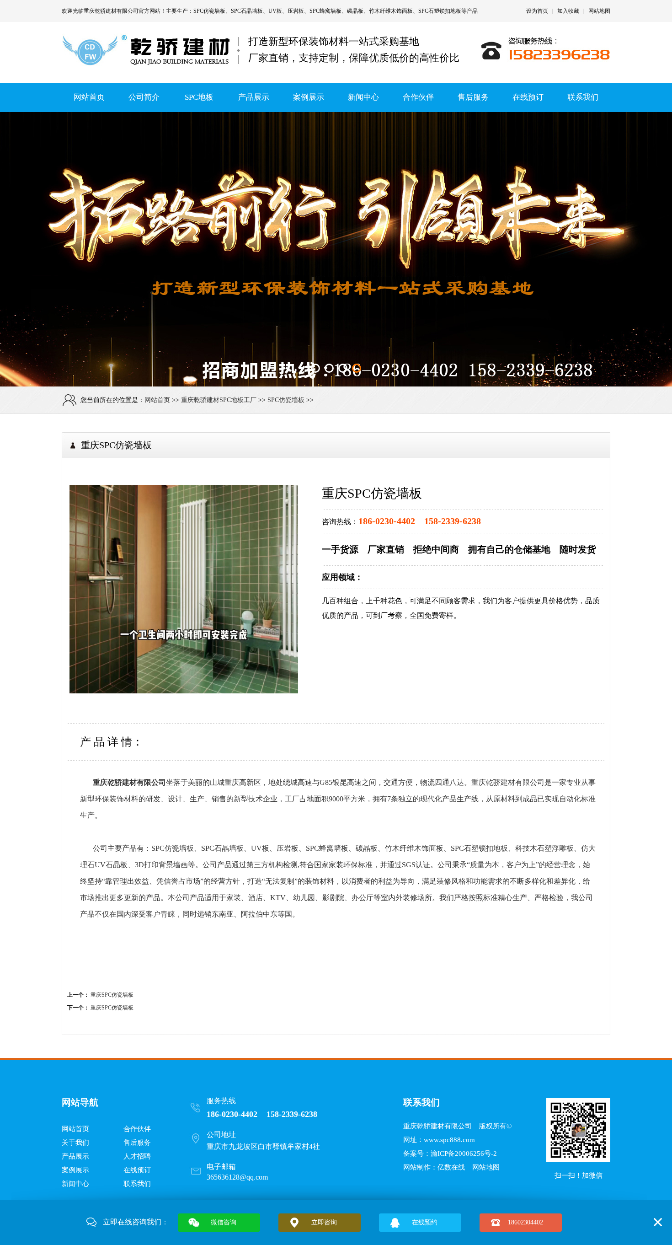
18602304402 (525, 1222)
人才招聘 (137, 1156)
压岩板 (296, 11)
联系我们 (582, 97)
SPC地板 (199, 97)
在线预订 (528, 97)
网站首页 (89, 97)
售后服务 (473, 97)
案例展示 (308, 97)
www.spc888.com (449, 1139)
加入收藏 (568, 11)
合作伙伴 (418, 97)
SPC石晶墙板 (247, 11)
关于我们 (75, 1142)
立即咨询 (324, 1222)
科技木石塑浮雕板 (544, 848)
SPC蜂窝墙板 (325, 11)
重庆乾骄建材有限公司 (111, 11)
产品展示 (253, 97)
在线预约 (424, 1222)
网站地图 (599, 11)
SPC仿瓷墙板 (209, 11)
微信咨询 (223, 1222)
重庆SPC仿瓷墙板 (112, 995)
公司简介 (144, 97)
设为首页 (537, 11)
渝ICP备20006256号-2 (464, 1153)
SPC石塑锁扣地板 (439, 11)
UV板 (275, 11)
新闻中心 (363, 97)
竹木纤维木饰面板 (391, 11)
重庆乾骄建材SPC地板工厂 (218, 400)
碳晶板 (355, 11)
